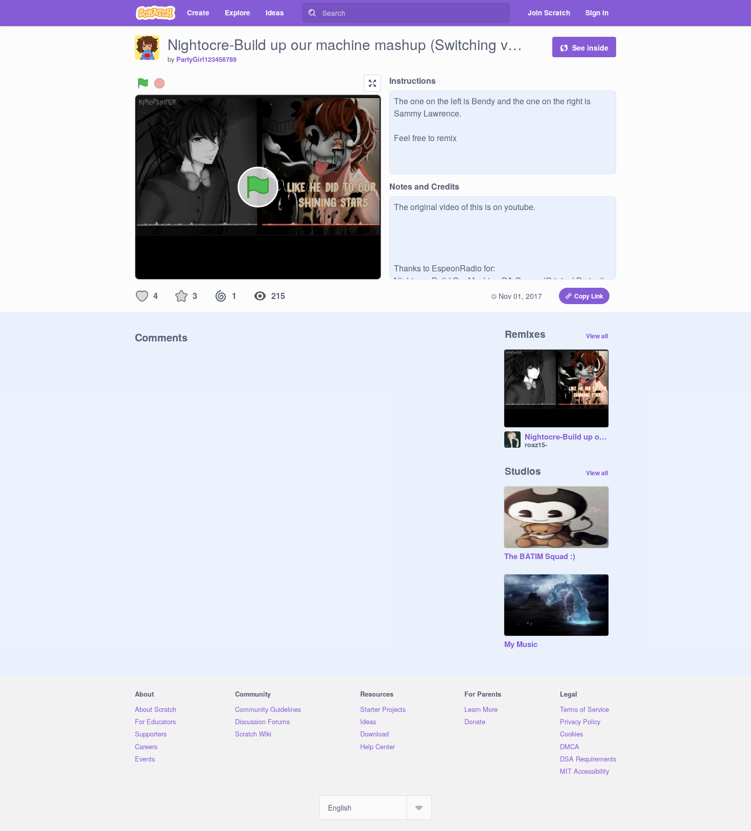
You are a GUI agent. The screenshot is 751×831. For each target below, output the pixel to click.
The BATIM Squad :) (539, 556)
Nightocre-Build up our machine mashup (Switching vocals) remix (566, 437)
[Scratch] (155, 13)
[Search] (312, 13)
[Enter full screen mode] (372, 83)
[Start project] (143, 83)
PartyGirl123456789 (206, 59)
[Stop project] (159, 83)
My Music (520, 644)
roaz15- (536, 444)
